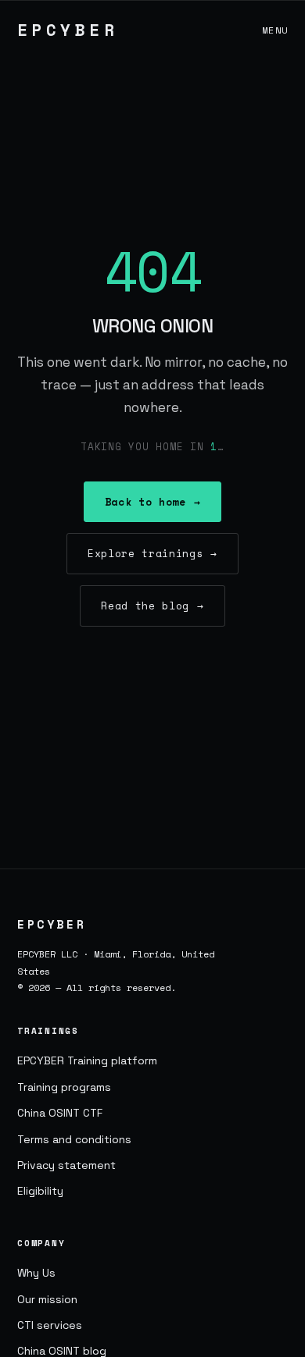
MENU (275, 30)
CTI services (49, 1325)
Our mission (47, 1299)
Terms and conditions (74, 1139)
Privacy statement (66, 1165)
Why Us (36, 1273)
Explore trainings (152, 553)
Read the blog (152, 605)
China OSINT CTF (59, 1113)
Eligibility (40, 1191)
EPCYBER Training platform (87, 1060)
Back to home (152, 502)
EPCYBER (67, 29)
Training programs (64, 1087)
